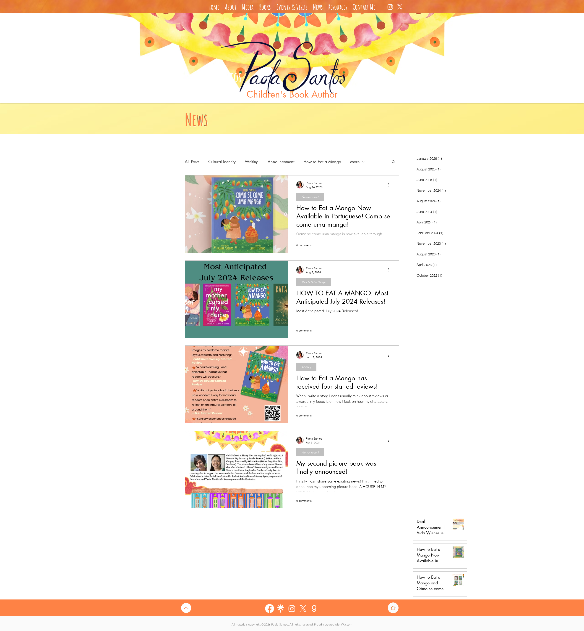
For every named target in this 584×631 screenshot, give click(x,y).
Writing (251, 161)
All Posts (192, 161)
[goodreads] (314, 608)
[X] (400, 7)
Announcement (281, 161)
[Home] (393, 607)
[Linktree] (280, 608)
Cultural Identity (222, 161)
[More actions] (390, 185)
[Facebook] (269, 608)
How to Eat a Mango (322, 161)
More (355, 161)
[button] (393, 162)
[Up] (186, 608)
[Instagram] (390, 7)
